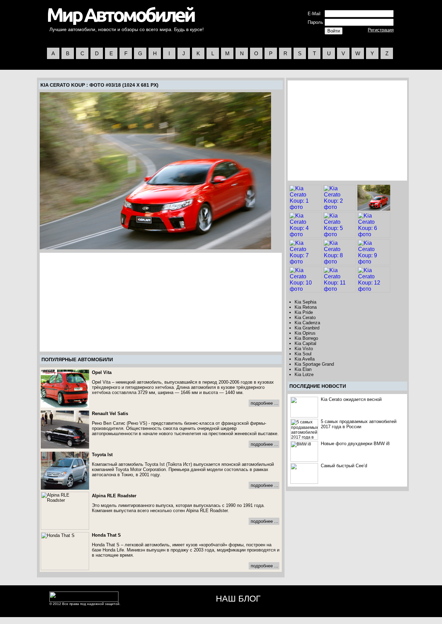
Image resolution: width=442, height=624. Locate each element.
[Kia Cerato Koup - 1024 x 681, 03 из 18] (155, 170)
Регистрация (381, 29)
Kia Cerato (305, 317)
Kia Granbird (307, 327)
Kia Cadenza (307, 322)
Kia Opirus (305, 333)
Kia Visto (304, 348)
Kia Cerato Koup (62, 85)
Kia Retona (306, 307)
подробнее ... (264, 403)
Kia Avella (305, 359)
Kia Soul (303, 353)
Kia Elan (303, 369)
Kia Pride (304, 312)
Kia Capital (305, 343)
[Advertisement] (99, 302)
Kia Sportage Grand (314, 364)
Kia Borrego (306, 338)
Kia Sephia (305, 302)
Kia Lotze (304, 374)
